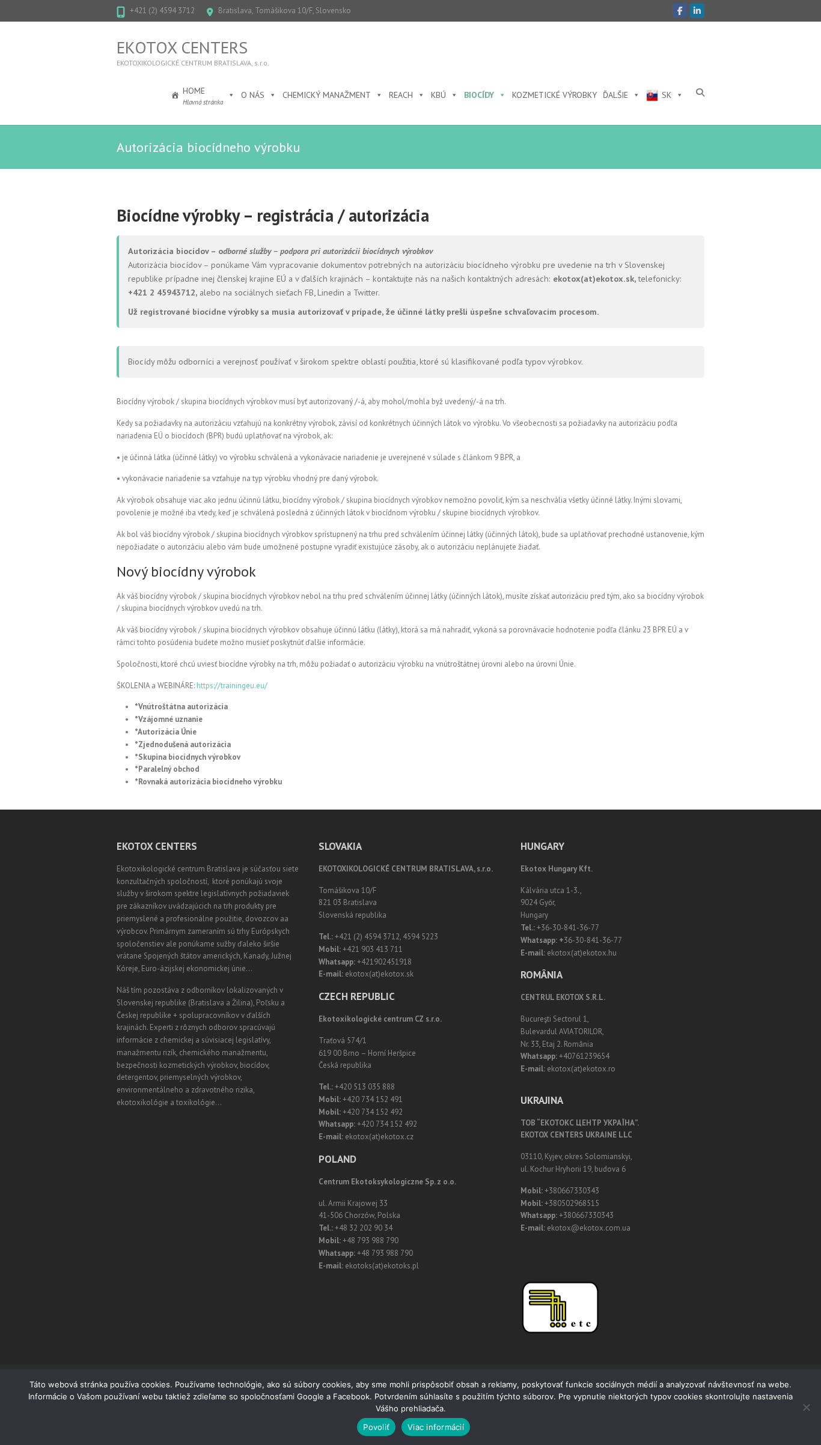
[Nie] (806, 1407)
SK (666, 94)
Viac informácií (435, 1427)
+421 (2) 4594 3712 (162, 10)
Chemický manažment (326, 94)
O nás (252, 94)
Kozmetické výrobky (554, 94)
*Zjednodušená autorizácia (183, 744)
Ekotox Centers (182, 47)
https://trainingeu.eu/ (232, 685)
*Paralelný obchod (167, 769)
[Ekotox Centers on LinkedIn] (697, 11)
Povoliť (376, 1427)
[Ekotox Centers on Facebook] (680, 11)
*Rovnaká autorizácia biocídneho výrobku (208, 782)
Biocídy (479, 94)
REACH (401, 94)
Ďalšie (615, 94)
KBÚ (438, 94)
